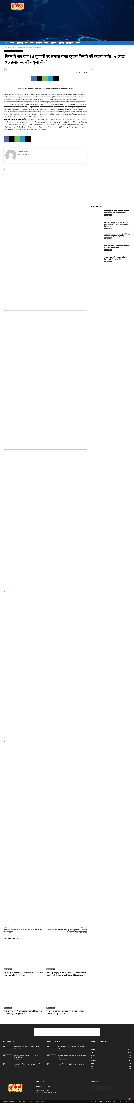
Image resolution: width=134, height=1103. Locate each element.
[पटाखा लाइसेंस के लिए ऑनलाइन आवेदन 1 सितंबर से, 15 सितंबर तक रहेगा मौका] (97, 260)
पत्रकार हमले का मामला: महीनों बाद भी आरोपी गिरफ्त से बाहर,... (27, 1046)
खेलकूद (61, 43)
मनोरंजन (53, 43)
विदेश (31, 43)
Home (5, 48)
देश (26, 43)
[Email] (56, 78)
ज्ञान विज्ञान (69, 43)
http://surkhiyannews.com (24, 154)
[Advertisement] (67, 27)
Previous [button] (5, 831)
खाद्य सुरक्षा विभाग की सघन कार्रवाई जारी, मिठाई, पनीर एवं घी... (27, 1064)
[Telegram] (50, 78)
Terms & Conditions (118, 1101)
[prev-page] (92, 267)
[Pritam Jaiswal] (6, 70)
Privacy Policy (107, 1101)
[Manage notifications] (129, 1099)
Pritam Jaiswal (14, 70)
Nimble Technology (41, 1101)
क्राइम (78, 43)
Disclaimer (100, 1101)
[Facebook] (34, 78)
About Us (93, 1101)
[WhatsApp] (45, 78)
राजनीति (38, 43)
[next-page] (95, 267)
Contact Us (128, 1101)
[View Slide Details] (45, 236)
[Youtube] (108, 1088)
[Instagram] (98, 1088)
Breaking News (12, 48)
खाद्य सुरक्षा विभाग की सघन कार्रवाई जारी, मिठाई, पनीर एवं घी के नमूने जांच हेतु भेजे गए (23, 1012)
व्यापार (46, 43)
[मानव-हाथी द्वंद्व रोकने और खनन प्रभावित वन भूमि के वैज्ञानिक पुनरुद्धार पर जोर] (66, 994)
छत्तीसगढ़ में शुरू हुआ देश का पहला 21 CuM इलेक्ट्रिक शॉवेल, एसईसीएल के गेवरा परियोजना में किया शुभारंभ (66, 974)
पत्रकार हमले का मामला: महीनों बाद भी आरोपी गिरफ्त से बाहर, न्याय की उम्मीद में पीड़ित (23, 974)
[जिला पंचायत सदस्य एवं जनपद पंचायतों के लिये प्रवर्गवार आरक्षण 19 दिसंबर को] (51, 1057)
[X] (39, 78)
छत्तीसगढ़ (20, 43)
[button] (128, 43)
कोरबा (12, 43)
